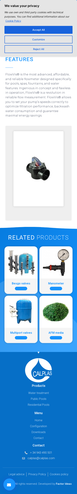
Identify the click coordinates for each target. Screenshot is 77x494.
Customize (38, 39)
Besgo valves (21, 283)
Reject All (38, 49)
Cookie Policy (13, 20)
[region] (38, 28)
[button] (9, 484)
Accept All (38, 29)
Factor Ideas (64, 483)
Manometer (56, 283)
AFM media (56, 332)
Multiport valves (21, 332)
